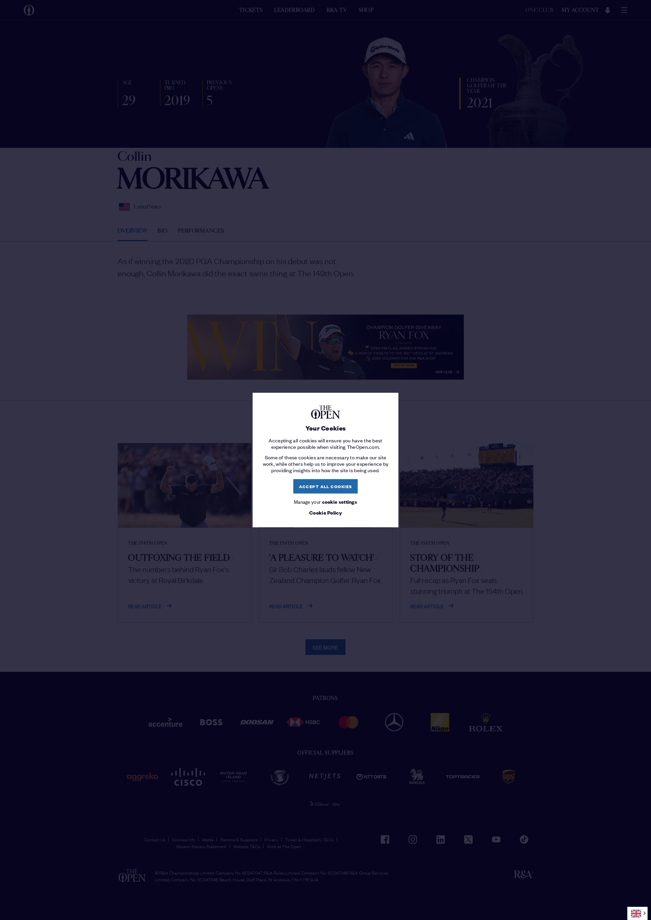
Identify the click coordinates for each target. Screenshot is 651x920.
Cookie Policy (325, 512)
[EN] (637, 913)
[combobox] (637, 913)
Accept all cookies (325, 486)
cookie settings (339, 501)
